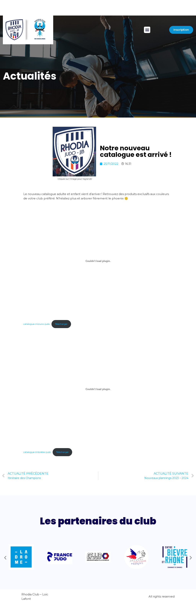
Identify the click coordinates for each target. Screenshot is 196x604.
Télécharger (61, 324)
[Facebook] (58, 10)
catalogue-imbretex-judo (37, 452)
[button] (147, 30)
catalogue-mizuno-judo (36, 324)
